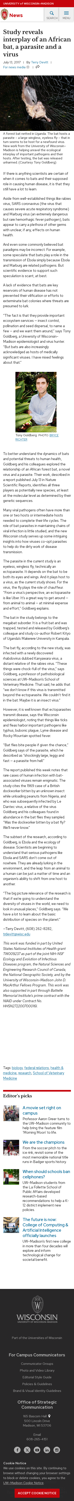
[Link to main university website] (37, 1309)
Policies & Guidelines (37, 1384)
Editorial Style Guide (37, 1377)
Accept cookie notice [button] (37, 1493)
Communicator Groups (37, 1364)
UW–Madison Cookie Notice (23, 1483)
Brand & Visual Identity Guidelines (37, 1391)
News (15, 15)
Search (52, 18)
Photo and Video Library (37, 1370)
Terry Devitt (39, 62)
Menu (66, 18)
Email (37, 1434)
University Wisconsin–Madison (28, 3)
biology (17, 1068)
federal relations (36, 1068)
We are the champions (44, 1142)
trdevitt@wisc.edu (16, 934)
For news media (14, 67)
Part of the (37, 1338)
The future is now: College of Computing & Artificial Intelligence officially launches (45, 1227)
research (24, 1073)
